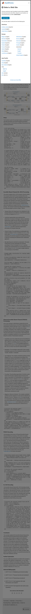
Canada (3, 29)
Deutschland (4, 40)
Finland (3, 44)
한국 (3, 75)
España (3, 42)
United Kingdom (19, 55)
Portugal (18, 42)
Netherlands (19, 36)
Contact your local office (15, 80)
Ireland (3, 49)
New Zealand (4, 64)
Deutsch (19, 49)
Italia (3, 51)
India (3, 62)
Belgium (3, 36)
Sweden (18, 44)
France (3, 47)
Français (19, 53)
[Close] (29, 3)
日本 (3, 73)
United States (5, 31)
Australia (4, 60)
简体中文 (5, 69)
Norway (18, 38)
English (19, 51)
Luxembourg (4, 53)
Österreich (18, 40)
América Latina (5, 27)
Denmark (4, 38)
